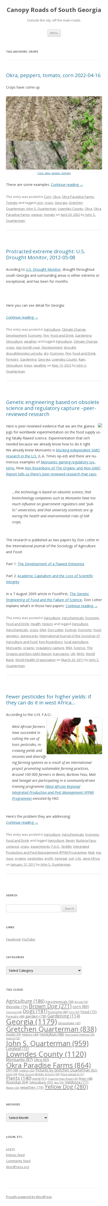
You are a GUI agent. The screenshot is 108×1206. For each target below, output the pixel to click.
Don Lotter (56, 630)
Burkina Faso (86, 840)
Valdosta (76, 1081)
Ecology (71, 630)
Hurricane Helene (79, 1034)
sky (59, 1082)
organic (28, 648)
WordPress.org (17, 1167)
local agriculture (76, 642)
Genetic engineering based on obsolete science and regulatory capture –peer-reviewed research (52, 408)
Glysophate (69, 1023)
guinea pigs (29, 636)
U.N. (78, 858)
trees (28, 365)
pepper (37, 214)
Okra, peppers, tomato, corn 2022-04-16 (53, 75)
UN (73, 654)
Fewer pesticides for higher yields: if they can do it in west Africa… (48, 699)
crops (49, 202)
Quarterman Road (63, 1078)
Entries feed (15, 1155)
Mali (91, 852)
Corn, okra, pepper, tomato (54, 173)
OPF (12, 1070)
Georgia (61, 202)
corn (39, 202)
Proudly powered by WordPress (29, 1197)
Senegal (61, 858)
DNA (43, 630)
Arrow (81, 1002)
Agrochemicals (73, 618)
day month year (28, 347)
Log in (10, 1149)
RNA (69, 648)
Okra (56, 196)
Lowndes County (70, 208)
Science (79, 648)
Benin (70, 840)
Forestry (12, 359)
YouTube (28, 939)
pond (39, 1078)
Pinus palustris (72, 1074)
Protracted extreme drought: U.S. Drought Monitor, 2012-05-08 (45, 254)
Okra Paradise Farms (78, 196)
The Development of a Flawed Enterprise (51, 563)
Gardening (83, 335)
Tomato (12, 202)
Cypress (14, 1012)
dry (46, 353)
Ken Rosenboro (51, 642)
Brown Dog (50, 1006)
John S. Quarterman (41, 208)
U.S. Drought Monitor (43, 269)
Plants (18, 1078)
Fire (46, 335)
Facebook (13, 939)
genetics (12, 636)
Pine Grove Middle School (39, 1074)
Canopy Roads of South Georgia (54, 10)
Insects (13, 1038)
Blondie (17, 1006)
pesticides (35, 858)
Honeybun (51, 1034)
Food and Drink (62, 335)
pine (11, 1074)
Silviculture (14, 341)
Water (12, 1087)
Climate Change (74, 329)
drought (70, 347)
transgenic (61, 654)
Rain (82, 359)
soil (71, 858)
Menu (54, 33)
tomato (49, 214)
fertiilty (66, 846)
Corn (47, 196)
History (47, 624)
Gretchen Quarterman (51, 1029)
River (85, 1078)
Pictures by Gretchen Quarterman (66, 1070)
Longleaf (17, 1048)
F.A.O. (55, 846)
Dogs (35, 1011)
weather (30, 341)
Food (97, 630)
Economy (35, 335)
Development (16, 335)
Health (36, 624)
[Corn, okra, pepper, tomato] (54, 168)
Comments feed (18, 1161)
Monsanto (14, 648)
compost (12, 846)
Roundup (17, 1082)
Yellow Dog (66, 1086)
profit (49, 858)
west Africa (91, 858)
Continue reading (67, 184)
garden (35, 1016)
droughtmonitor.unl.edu (24, 353)
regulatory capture (50, 648)
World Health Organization (35, 660)
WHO (80, 654)
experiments (40, 846)
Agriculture (52, 329)
